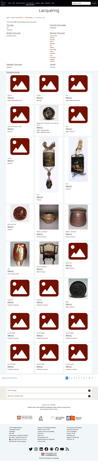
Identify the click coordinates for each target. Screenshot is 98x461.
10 (89, 378)
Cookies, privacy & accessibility (46, 431)
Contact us (41, 433)
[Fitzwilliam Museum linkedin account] (46, 449)
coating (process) (11, 36)
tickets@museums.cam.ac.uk (19, 439)
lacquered (9, 67)
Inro (67, 95)
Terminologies (28, 17)
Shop (53, 3)
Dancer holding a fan (14, 126)
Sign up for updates (49, 405)
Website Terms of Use (44, 429)
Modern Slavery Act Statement (46, 439)
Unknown (39, 100)
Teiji (42, 130)
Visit (13, 3)
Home (10, 3)
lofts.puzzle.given (21, 441)
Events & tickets (20, 3)
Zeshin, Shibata (12, 100)
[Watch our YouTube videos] (62, 449)
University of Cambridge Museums (47, 427)
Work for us (41, 435)
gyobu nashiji (53, 36)
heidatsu (52, 37)
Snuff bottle (11, 333)
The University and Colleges (74, 427)
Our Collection (30, 3)
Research (47, 3)
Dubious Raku (15, 274)
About (42, 3)
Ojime (9, 95)
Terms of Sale (41, 441)
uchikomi (52, 61)
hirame (51, 41)
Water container (42, 232)
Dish (67, 302)
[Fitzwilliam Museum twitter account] (31, 449)
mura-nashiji (53, 49)
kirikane (52, 47)
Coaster (10, 300)
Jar (9, 269)
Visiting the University (72, 429)
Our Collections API (43, 437)
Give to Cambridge (72, 431)
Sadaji (42, 132)
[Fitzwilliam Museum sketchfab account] (51, 449)
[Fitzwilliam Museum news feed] (67, 449)
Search (94, 3)
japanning (52, 43)
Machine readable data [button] (15, 396)
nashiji (51, 51)
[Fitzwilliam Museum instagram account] (36, 449)
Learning (37, 3)
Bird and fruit (12, 224)
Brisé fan (69, 263)
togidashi (52, 59)
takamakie (52, 57)
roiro (51, 55)
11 (92, 378)
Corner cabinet (41, 267)
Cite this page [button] (12, 390)
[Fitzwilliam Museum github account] (57, 449)
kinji (51, 45)
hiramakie (52, 39)
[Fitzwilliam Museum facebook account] (41, 449)
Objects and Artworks (17, 17)
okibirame (52, 53)
